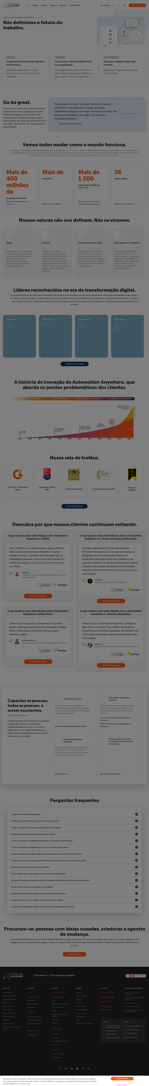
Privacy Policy (25, 1084)
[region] (74, 1081)
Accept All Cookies (122, 1078)
